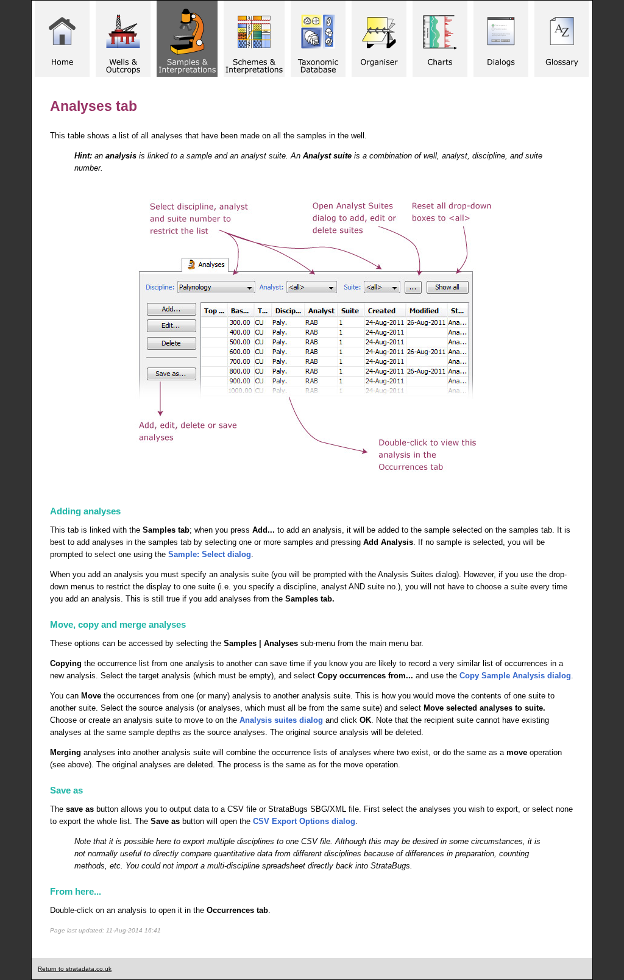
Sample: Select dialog (209, 554)
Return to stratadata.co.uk (75, 968)
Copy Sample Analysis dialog (515, 675)
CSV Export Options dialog (304, 821)
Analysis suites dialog (281, 720)
